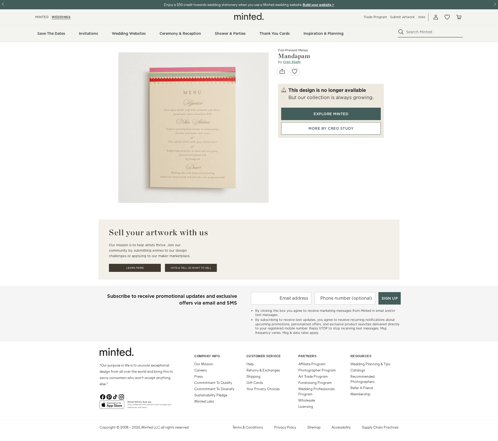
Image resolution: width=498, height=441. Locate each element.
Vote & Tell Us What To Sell (190, 267)
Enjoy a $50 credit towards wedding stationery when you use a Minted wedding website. (233, 4)
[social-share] (282, 71)
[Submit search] (401, 32)
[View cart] (458, 17)
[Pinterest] (109, 396)
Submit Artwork (402, 17)
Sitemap (314, 427)
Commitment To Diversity (214, 388)
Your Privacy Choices (263, 388)
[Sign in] (436, 17)
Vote (421, 17)
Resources (361, 356)
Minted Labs (204, 401)
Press (198, 376)
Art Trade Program (313, 376)
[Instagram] (121, 396)
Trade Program (375, 17)
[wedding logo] (249, 16)
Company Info (207, 356)
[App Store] (112, 407)
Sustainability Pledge (210, 394)
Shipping (253, 376)
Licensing (305, 406)
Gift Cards (254, 382)
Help (250, 363)
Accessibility (341, 427)
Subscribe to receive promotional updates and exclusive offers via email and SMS (172, 299)
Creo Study (292, 62)
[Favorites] (447, 17)
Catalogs (357, 370)
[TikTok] (115, 396)
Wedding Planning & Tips (370, 363)
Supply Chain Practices (380, 427)
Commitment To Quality (213, 382)
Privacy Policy (285, 427)
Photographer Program (317, 370)
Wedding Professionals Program (316, 391)
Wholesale (306, 400)
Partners (307, 356)
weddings (61, 17)
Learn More (135, 267)
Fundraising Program (315, 382)
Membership (360, 393)
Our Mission (203, 363)
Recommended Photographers (362, 379)
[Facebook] (103, 396)
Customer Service (263, 356)
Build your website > (318, 4)
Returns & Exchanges (263, 370)
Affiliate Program (312, 363)
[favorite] (294, 71)
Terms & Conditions (247, 427)
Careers (200, 370)
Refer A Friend (361, 387)
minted (42, 17)
